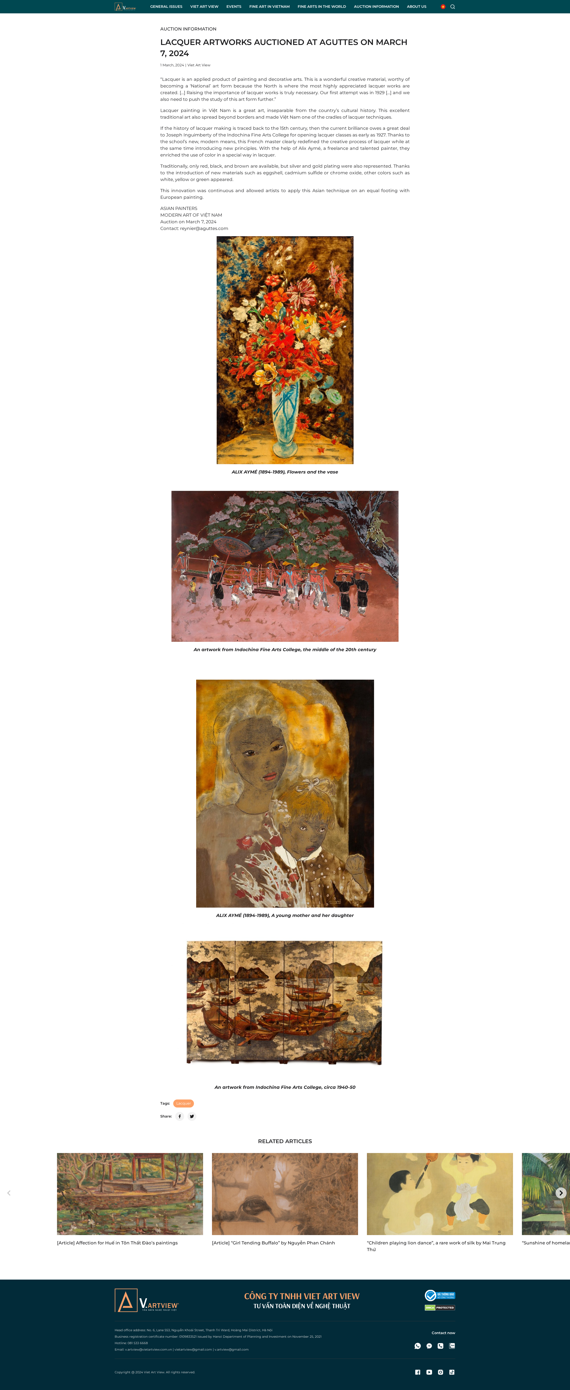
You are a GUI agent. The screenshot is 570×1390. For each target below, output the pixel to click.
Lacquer (183, 1103)
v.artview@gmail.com (232, 1349)
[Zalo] (451, 1345)
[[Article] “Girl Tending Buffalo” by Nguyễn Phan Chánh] (285, 1194)
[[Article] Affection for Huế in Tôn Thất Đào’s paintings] (130, 1194)
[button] (8, 1193)
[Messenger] (429, 1345)
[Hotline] (440, 1345)
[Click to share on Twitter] (191, 1116)
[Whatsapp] (417, 1345)
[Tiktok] (451, 1372)
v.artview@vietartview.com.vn (148, 1349)
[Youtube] (429, 1372)
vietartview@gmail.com (193, 1349)
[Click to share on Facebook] (179, 1116)
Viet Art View (154, 1372)
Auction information (188, 29)
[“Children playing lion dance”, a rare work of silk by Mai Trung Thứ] (440, 1194)
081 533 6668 (138, 1343)
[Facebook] (417, 1372)
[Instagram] (440, 1372)
